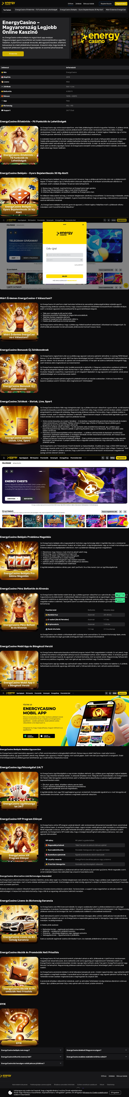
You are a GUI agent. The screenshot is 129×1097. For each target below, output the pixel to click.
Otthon (70, 4)
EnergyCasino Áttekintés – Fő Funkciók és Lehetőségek (36, 10)
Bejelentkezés (106, 4)
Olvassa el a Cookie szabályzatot (95, 1093)
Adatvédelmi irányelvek (20, 1085)
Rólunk (102, 1085)
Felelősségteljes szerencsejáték (40, 1085)
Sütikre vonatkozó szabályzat (87, 1085)
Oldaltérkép (110, 1085)
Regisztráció (121, 4)
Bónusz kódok (88, 4)
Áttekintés (13, 54)
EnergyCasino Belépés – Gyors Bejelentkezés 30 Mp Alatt (81, 10)
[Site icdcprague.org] (10, 4)
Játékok (78, 4)
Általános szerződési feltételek (64, 1085)
